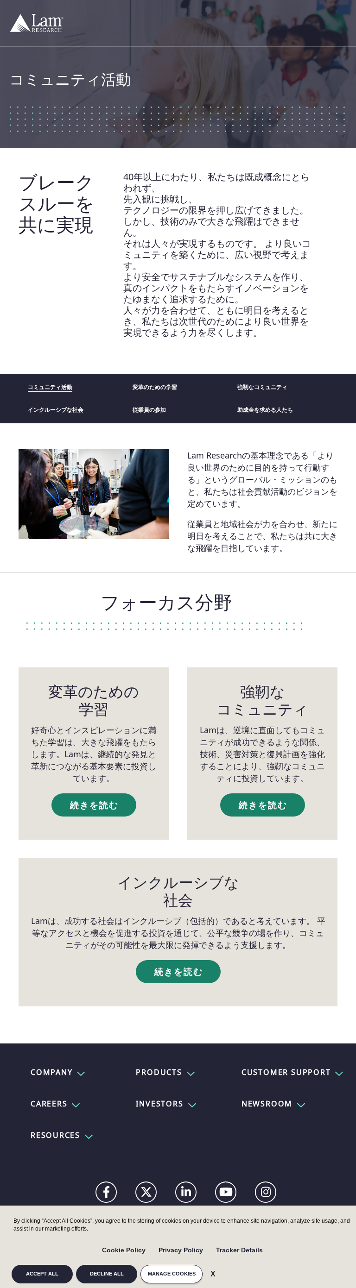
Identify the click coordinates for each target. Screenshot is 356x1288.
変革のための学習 (155, 387)
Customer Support (286, 1072)
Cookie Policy (124, 1250)
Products (159, 1072)
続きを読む (94, 805)
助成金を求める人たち (265, 410)
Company (51, 1072)
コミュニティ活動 (50, 387)
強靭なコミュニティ (262, 387)
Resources (55, 1135)
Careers (49, 1104)
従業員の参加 (149, 410)
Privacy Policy (181, 1250)
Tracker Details (239, 1250)
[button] (80, 1072)
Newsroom (267, 1104)
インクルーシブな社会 (55, 410)
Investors (159, 1104)
